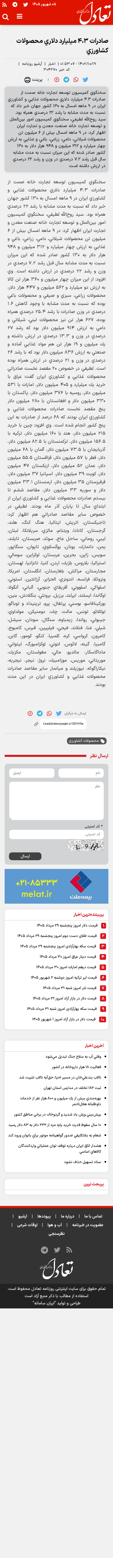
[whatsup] (76, 80)
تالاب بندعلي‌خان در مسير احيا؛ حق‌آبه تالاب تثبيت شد (60, 1078)
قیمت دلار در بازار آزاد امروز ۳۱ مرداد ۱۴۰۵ (64, 999)
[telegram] (66, 80)
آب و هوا (55, 1225)
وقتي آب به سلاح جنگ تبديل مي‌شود (73, 1057)
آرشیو (22, 1216)
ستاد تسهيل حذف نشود (82, 1162)
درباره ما (67, 1216)
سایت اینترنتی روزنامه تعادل (54, 1289)
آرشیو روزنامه (32, 64)
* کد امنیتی (94, 827)
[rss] (4, 4)
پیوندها (44, 1216)
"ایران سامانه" (44, 1303)
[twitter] (85, 80)
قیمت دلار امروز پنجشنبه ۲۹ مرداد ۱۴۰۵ (67, 926)
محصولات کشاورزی (84, 741)
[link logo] (91, 13)
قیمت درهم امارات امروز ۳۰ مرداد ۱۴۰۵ (66, 967)
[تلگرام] (14, 4)
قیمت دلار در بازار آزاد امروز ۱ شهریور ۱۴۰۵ (64, 1019)
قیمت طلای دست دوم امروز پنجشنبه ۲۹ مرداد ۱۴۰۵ (57, 936)
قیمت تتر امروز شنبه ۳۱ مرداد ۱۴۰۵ (69, 988)
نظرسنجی (56, 1234)
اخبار (51, 64)
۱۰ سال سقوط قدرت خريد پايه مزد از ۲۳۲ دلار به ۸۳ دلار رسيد (54, 1125)
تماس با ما (93, 1216)
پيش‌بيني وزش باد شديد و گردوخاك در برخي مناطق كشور (57, 1115)
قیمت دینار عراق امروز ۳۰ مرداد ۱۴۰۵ (68, 957)
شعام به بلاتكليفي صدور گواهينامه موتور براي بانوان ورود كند (54, 1135)
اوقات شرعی (27, 1225)
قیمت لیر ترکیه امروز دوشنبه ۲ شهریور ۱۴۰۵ (64, 978)
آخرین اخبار (94, 1046)
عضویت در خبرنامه (87, 1225)
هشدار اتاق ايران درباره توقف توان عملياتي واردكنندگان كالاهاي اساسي (59, 1149)
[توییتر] (25, 4)
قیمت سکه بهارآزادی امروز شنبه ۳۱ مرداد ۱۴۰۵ (62, 1009)
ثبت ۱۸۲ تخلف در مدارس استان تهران (72, 1088)
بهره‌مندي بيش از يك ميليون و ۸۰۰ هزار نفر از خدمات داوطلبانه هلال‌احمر (60, 1101)
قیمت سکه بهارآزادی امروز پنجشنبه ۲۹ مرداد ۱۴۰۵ (58, 946)
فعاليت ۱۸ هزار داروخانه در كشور (76, 1067)
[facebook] (57, 80)
